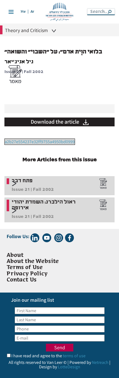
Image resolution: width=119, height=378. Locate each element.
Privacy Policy (27, 274)
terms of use (74, 356)
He (23, 12)
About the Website (33, 261)
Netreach (100, 362)
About (15, 255)
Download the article (55, 121)
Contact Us (22, 280)
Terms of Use (25, 267)
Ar (32, 12)
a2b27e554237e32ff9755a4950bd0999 (40, 142)
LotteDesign (69, 367)
